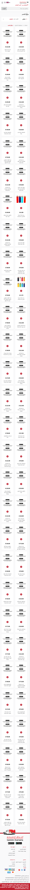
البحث (4, 8)
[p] (19, 870)
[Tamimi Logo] (23, 2)
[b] (22, 870)
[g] (24, 870)
